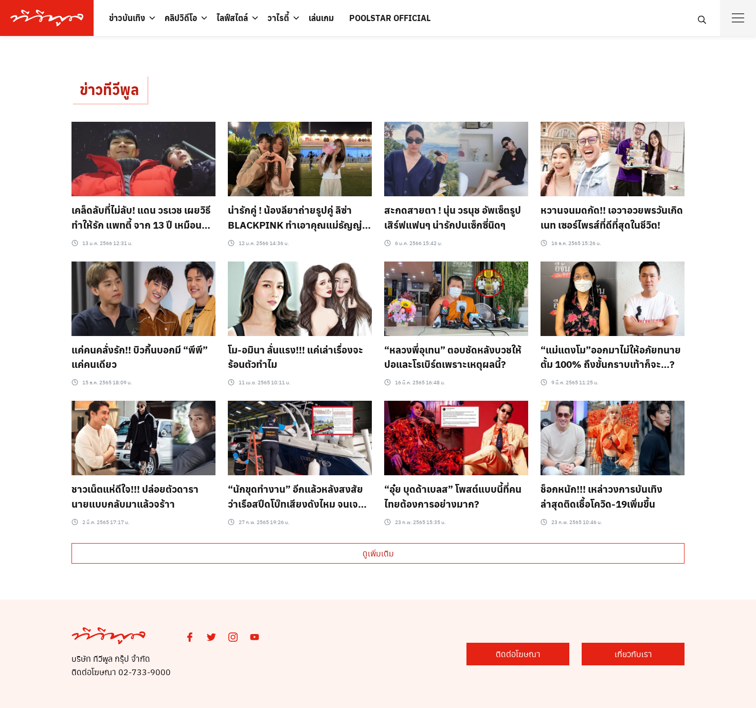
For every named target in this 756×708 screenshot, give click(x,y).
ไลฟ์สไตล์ (232, 18)
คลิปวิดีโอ (181, 18)
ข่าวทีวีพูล (109, 89)
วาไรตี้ (278, 18)
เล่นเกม (321, 18)
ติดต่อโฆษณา (518, 654)
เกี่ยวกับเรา (633, 654)
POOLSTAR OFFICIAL (389, 18)
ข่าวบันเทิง (127, 18)
